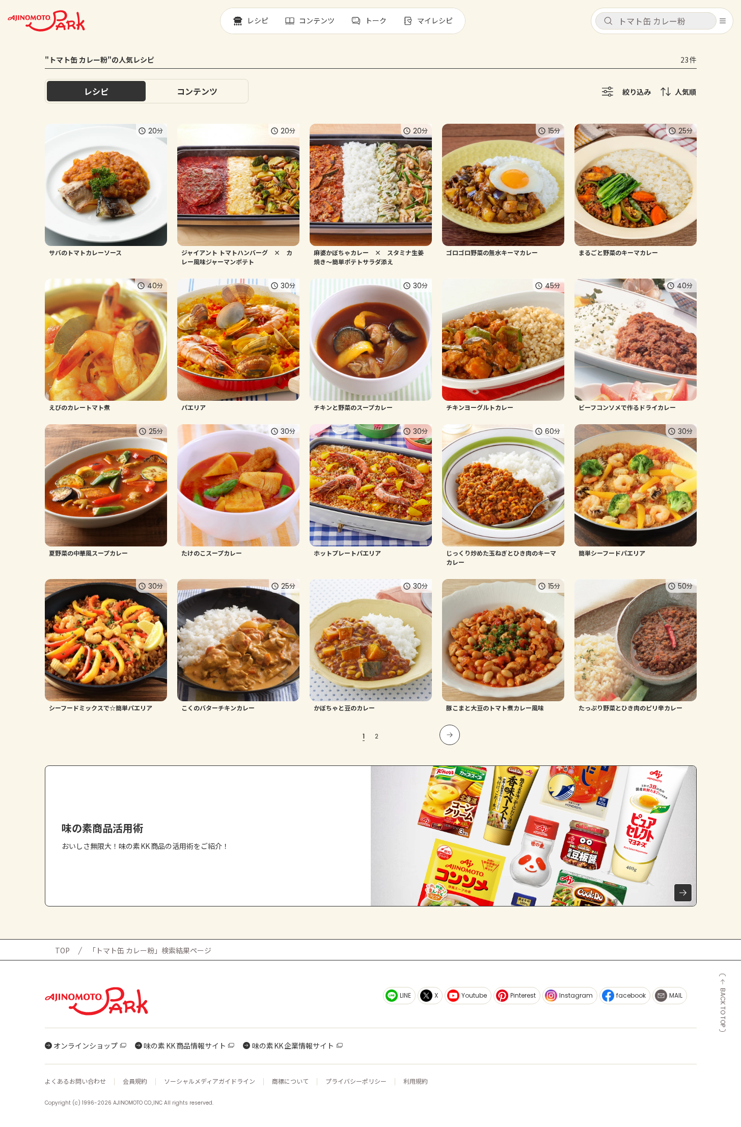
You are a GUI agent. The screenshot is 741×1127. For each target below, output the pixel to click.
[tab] (197, 91)
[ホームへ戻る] (46, 21)
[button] (656, 21)
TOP (62, 950)
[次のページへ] (450, 735)
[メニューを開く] (723, 21)
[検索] (608, 21)
